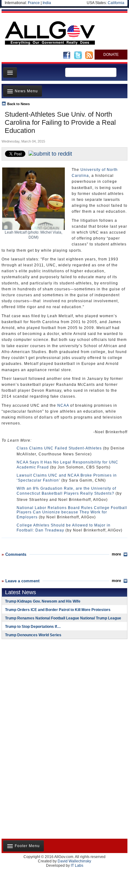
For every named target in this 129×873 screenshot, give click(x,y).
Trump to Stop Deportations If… (33, 626)
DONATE (111, 54)
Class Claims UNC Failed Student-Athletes (59, 448)
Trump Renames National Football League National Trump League (63, 618)
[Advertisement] (41, 684)
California (116, 3)
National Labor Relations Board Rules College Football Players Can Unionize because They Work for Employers (72, 512)
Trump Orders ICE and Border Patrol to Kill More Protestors (58, 610)
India (47, 3)
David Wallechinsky (74, 861)
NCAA (63, 405)
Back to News (18, 104)
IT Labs (77, 865)
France (34, 3)
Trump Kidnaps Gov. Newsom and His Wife (42, 601)
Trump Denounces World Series (33, 635)
